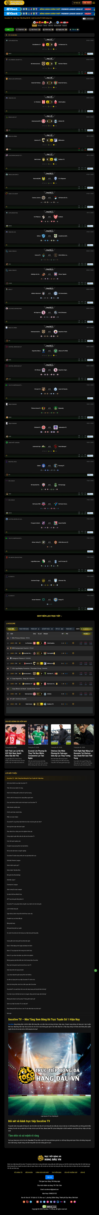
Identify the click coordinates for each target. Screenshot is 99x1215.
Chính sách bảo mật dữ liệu (14, 812)
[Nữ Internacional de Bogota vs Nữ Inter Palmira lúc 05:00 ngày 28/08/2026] (49, 66)
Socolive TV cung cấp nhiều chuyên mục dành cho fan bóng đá (24, 904)
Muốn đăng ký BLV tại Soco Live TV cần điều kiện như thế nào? (24, 1008)
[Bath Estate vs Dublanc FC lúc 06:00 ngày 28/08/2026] (49, 161)
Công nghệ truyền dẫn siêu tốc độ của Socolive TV (20, 836)
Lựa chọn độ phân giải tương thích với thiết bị (19, 974)
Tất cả (75, 29)
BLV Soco (36, 29)
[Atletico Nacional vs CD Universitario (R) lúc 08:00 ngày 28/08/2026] (49, 295)
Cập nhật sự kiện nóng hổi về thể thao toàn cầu (20, 913)
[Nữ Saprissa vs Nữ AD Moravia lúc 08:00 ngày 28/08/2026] (49, 314)
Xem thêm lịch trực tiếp (49, 616)
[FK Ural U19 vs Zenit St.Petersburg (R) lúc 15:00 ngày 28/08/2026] (49, 391)
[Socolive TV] (14, 2)
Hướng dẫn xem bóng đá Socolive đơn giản (18, 941)
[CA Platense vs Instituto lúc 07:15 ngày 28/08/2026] (49, 219)
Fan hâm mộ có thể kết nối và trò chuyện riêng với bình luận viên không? (26, 994)
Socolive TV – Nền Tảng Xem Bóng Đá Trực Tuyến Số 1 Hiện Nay (25, 778)
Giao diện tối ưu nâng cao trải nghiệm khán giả (19, 831)
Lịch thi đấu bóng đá (12, 909)
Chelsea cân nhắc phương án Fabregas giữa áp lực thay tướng (60, 753)
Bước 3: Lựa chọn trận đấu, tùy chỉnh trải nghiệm (20, 955)
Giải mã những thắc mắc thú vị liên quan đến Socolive (21, 984)
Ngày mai (62, 29)
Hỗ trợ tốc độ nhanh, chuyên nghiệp (16, 851)
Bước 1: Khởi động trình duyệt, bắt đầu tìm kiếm (19, 945)
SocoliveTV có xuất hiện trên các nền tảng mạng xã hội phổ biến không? (26, 989)
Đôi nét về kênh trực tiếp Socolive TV (17, 783)
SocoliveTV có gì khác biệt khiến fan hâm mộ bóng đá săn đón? (24, 822)
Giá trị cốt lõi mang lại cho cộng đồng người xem (20, 797)
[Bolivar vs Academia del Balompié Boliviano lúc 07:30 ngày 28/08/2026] (49, 238)
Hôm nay (49, 29)
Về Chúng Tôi (18, 1172)
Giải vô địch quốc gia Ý (13, 865)
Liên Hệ (82, 1172)
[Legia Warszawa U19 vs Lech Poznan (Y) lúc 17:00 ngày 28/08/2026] (49, 563)
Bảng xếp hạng (11, 923)
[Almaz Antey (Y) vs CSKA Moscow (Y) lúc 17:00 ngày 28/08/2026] (49, 544)
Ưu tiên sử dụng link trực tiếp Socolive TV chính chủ (21, 979)
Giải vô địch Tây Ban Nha (13, 870)
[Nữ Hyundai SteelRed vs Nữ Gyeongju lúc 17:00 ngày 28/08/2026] (49, 487)
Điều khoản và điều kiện (13, 807)
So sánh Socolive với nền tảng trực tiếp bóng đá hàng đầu (22, 933)
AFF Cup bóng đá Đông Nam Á (15, 899)
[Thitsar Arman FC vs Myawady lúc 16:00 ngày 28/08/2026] (49, 410)
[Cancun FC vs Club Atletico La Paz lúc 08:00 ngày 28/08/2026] (49, 257)
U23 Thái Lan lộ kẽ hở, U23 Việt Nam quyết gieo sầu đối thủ (14, 753)
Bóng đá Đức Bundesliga (13, 875)
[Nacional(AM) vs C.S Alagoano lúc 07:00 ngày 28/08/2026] (49, 180)
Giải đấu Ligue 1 (11, 880)
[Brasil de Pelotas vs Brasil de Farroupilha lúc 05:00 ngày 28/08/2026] (49, 85)
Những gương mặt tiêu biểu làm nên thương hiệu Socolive (22, 960)
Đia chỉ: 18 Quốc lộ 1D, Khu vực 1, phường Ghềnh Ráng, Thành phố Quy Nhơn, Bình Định (52, 1197)
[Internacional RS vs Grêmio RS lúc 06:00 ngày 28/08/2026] (49, 123)
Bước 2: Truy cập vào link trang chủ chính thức (19, 950)
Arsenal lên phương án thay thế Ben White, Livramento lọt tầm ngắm (37, 754)
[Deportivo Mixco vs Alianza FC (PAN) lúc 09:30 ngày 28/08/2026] (49, 353)
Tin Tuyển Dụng (56, 1172)
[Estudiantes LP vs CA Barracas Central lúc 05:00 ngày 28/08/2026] (49, 46)
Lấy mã (49, 1177)
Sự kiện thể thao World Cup (14, 894)
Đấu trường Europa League (14, 889)
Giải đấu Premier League (13, 860)
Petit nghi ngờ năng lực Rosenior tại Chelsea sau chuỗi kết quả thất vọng (83, 754)
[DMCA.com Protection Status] (49, 1206)
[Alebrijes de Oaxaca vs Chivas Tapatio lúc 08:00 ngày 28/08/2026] (49, 276)
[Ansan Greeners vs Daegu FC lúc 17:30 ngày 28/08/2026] (49, 602)
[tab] (34, 24)
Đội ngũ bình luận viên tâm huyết (16, 826)
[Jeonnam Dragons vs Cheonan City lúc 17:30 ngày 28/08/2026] (49, 582)
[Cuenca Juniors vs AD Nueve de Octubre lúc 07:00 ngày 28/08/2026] (49, 200)
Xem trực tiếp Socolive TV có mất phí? (17, 1003)
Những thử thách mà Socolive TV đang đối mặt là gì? (21, 999)
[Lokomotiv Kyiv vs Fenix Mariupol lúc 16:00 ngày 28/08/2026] (49, 448)
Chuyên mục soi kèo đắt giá (14, 918)
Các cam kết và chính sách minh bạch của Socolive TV (22, 802)
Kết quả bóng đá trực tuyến (14, 928)
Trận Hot (22, 29)
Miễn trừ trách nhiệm (12, 817)
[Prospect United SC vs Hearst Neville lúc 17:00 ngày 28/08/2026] (49, 525)
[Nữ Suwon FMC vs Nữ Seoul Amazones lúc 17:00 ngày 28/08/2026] (49, 506)
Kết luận (9, 1013)
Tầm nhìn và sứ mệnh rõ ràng (15, 788)
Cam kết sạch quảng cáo (14, 841)
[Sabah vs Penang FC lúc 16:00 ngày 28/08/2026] (49, 468)
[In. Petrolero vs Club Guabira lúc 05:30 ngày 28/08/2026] (49, 104)
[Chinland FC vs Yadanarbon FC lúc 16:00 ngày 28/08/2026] (49, 429)
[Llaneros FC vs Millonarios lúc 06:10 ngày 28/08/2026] (49, 142)
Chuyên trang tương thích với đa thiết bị (17, 846)
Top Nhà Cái (76, 3)
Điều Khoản (29, 1172)
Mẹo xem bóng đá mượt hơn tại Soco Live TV (19, 965)
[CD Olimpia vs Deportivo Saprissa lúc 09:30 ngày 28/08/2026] (49, 372)
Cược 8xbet (87, 3)
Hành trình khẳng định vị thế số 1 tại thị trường (19, 793)
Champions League (12, 884)
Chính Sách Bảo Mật (42, 1172)
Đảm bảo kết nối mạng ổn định (15, 970)
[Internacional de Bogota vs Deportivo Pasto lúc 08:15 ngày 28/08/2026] (49, 334)
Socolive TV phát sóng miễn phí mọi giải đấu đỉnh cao (21, 855)
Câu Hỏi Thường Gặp (70, 1172)
